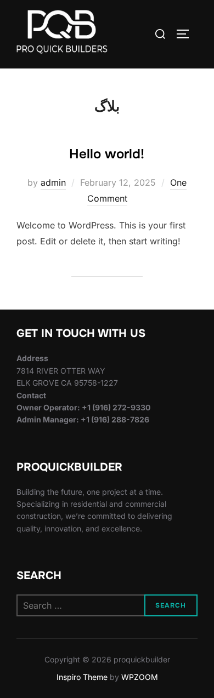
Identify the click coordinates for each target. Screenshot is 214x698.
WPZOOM (139, 677)
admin (53, 182)
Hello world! (106, 154)
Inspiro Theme (82, 677)
